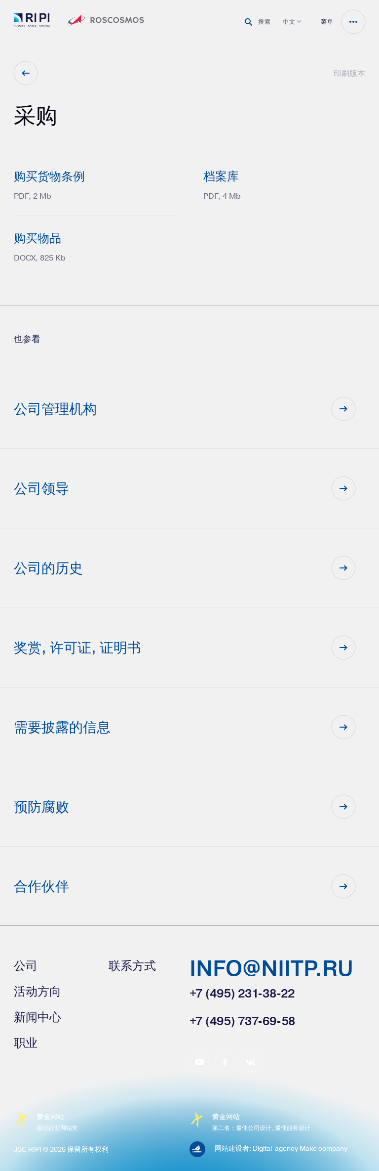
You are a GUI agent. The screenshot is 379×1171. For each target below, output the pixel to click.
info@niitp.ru (271, 969)
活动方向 (37, 991)
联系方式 (132, 965)
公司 (26, 965)
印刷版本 (349, 73)
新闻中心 (37, 1016)
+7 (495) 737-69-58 (242, 1020)
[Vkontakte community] (251, 1062)
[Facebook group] (225, 1062)
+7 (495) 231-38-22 (242, 993)
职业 (26, 1042)
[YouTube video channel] (199, 1062)
